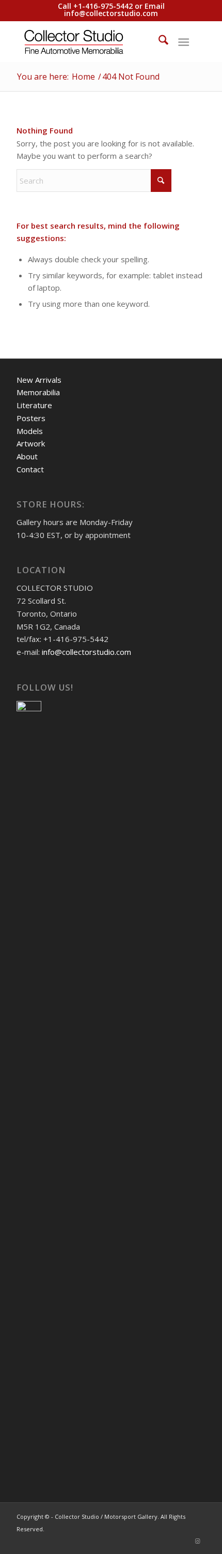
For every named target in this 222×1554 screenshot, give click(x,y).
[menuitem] (158, 41)
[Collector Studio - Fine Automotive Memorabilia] (92, 41)
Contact (30, 469)
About (27, 456)
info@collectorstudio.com (111, 13)
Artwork (31, 443)
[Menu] (183, 41)
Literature (34, 405)
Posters (31, 418)
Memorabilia (38, 392)
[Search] (158, 41)
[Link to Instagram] (197, 1541)
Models (30, 431)
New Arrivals (39, 380)
